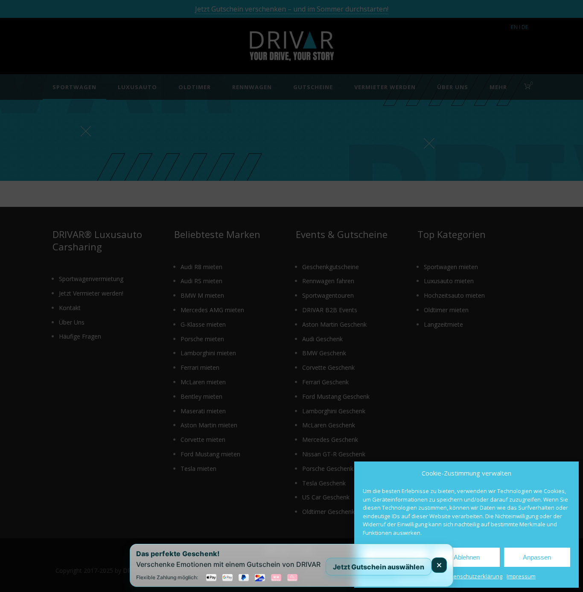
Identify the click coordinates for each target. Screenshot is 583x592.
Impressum (521, 576)
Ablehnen (467, 557)
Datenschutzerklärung (473, 576)
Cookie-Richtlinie (418, 576)
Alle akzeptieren (396, 557)
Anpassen (537, 557)
